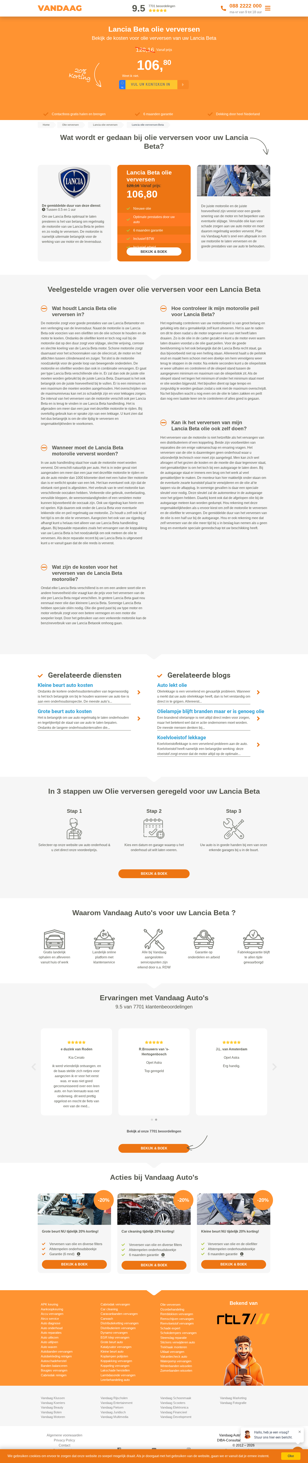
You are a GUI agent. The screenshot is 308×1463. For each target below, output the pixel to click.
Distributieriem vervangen (118, 1328)
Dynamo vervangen (114, 1332)
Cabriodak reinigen (53, 1375)
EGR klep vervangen (115, 1337)
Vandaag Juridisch (113, 1412)
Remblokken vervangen (176, 1314)
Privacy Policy (64, 1440)
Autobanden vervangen (56, 1351)
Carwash (107, 1318)
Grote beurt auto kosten (65, 711)
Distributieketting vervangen (119, 1323)
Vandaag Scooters (172, 1403)
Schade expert (170, 1328)
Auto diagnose (50, 1323)
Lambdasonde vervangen (118, 1375)
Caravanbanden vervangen (119, 1314)
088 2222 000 (245, 6)
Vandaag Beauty (52, 1407)
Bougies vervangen (54, 1370)
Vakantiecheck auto (173, 1356)
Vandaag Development (175, 1417)
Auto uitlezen (49, 1337)
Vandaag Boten (51, 1412)
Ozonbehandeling (172, 1309)
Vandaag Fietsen (112, 1407)
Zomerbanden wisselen (176, 1370)
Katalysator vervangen (116, 1347)
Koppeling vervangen (115, 1365)
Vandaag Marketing (233, 1398)
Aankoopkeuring (52, 1309)
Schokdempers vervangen (178, 1333)
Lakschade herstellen (115, 1370)
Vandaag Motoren (53, 1417)
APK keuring (49, 1304)
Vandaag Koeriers (53, 1403)
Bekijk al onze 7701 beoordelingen (154, 1131)
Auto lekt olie (172, 685)
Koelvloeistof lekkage (181, 738)
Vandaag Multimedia (114, 1417)
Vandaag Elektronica (174, 1407)
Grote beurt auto (112, 1342)
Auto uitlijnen (49, 1342)
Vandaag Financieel (173, 1412)
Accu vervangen (52, 1314)
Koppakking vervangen (116, 1361)
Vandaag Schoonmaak (175, 1398)
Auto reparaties (51, 1332)
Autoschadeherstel (53, 1361)
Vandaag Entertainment (116, 1403)
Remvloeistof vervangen (177, 1323)
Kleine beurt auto (112, 1351)
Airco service (50, 1318)
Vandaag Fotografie (233, 1403)
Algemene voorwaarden (64, 1435)
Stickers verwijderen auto (177, 1342)
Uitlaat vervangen (172, 1351)
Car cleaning (109, 1309)
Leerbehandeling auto (115, 1380)
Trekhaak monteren (173, 1347)
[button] (42, 308)
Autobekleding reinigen (56, 1356)
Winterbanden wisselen (176, 1366)
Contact (64, 1445)
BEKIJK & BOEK (154, 251)
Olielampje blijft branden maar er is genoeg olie (210, 711)
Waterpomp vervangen (175, 1361)
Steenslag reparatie (173, 1337)
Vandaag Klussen (53, 1398)
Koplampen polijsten (114, 1356)
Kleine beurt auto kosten (65, 685)
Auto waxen (49, 1347)
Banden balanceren (54, 1365)
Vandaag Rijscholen (114, 1398)
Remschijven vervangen (177, 1319)
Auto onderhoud (51, 1328)
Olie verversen (170, 1304)
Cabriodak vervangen (115, 1304)
